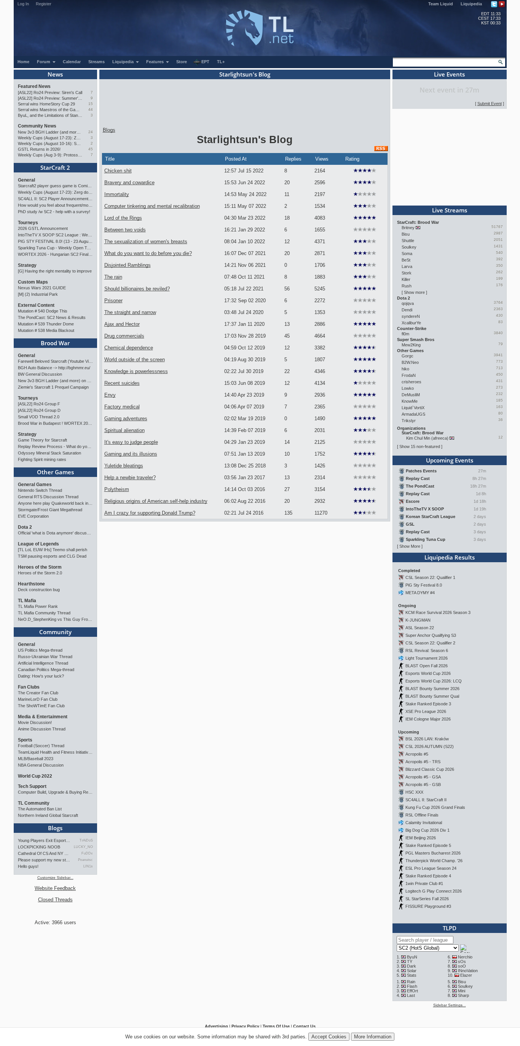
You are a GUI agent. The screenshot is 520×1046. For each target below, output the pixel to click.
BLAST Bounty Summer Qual (432, 696)
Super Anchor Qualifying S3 (430, 635)
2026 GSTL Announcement (43, 228)
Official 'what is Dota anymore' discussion (55, 533)
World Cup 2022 (35, 776)
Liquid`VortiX (413, 407)
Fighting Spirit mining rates (42, 459)
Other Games (55, 472)
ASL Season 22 (419, 627)
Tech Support (32, 786)
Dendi (407, 310)
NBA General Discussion (41, 765)
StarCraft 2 (55, 167)
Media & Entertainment (42, 716)
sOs (462, 961)
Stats (411, 975)
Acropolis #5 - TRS (422, 761)
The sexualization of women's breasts (145, 241)
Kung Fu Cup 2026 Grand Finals (435, 807)
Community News (37, 126)
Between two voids (125, 230)
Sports (25, 740)
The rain (113, 277)
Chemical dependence (128, 348)
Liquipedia (471, 4)
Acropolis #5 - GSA (423, 777)
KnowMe (410, 401)
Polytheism (116, 489)
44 (90, 109)
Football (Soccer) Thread (41, 745)
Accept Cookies (328, 1037)
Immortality (116, 194)
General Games (35, 484)
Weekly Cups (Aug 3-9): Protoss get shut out (50, 155)
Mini (461, 991)
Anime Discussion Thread (41, 729)
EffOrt (412, 991)
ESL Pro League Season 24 (430, 868)
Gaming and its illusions (130, 454)
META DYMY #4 (420, 592)
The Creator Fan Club (38, 692)
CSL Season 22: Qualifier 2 (430, 643)
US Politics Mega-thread (40, 650)
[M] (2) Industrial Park (38, 294)
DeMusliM (411, 394)
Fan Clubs (29, 687)
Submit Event (489, 103)
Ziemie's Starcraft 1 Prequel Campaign (53, 387)
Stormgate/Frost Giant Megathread (50, 509)
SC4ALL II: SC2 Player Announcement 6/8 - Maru (55, 198)
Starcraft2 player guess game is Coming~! (55, 185)
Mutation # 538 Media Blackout (46, 330)
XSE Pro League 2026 (425, 711)
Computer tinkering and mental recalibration (152, 206)
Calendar (72, 61)
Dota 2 (25, 527)
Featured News (34, 86)
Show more (414, 292)
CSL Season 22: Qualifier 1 (430, 577)
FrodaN (409, 375)
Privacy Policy (245, 1026)
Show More (409, 546)
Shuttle (408, 240)
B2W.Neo (410, 362)
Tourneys (28, 222)
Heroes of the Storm (40, 567)
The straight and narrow (130, 312)
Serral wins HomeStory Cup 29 (46, 104)
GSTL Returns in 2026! (39, 149)
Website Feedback (55, 888)
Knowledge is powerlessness (136, 371)
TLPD (449, 928)
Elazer (466, 975)
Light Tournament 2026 (426, 658)
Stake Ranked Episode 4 (428, 876)
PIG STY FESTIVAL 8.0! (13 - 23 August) (55, 241)
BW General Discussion (40, 374)
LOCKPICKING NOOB (39, 847)
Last (411, 995)
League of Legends (38, 544)
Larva (407, 266)
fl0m (405, 334)
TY (409, 961)
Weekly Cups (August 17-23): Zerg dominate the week (50, 138)
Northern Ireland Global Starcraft (48, 815)
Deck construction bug (39, 589)
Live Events (449, 74)
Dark (411, 966)
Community (55, 632)
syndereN (411, 316)
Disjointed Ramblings (127, 265)
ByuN (412, 957)
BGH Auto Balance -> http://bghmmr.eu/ (54, 367)
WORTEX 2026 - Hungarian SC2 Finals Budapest (55, 254)
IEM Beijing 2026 (420, 838)
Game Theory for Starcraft (42, 440)
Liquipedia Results (449, 557)
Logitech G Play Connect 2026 (433, 891)
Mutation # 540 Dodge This (42, 311)
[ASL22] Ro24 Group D (39, 410)
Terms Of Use (276, 1026)
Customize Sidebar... (55, 877)
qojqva (408, 303)
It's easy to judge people (131, 442)
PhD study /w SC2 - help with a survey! (54, 211)
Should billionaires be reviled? (137, 289)
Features (155, 61)
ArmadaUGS (413, 414)
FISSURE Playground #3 (428, 906)
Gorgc (407, 356)
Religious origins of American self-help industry (155, 501)
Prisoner (113, 300)
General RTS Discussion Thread (48, 496)
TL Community (33, 803)
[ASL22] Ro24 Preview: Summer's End (50, 98)
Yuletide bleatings (123, 466)
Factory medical (122, 407)
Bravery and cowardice (129, 182)
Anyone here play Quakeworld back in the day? (55, 503)
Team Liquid (440, 4)
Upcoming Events (449, 460)
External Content (36, 305)
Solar (411, 970)
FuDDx (87, 853)
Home (23, 61)
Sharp (463, 995)
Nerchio (465, 957)
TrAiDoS (86, 840)
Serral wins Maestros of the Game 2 (50, 109)
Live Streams (449, 210)
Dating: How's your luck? (41, 676)
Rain (411, 981)
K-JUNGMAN (418, 620)
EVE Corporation (33, 516)
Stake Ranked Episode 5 (428, 845)
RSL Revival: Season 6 (426, 650)
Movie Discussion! (35, 722)
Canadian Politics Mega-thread (46, 669)
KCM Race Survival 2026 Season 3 (438, 612)
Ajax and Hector (122, 324)
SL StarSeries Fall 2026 (427, 898)
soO (462, 966)
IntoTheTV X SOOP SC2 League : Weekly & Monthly (55, 235)
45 (90, 149)
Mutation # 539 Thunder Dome (46, 324)
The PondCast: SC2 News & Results (52, 317)
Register (43, 4)
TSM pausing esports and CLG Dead (52, 556)
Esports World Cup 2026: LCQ (433, 681)
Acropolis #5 (416, 754)
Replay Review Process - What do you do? (55, 446)
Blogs (55, 828)
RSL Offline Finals (422, 815)
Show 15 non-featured (419, 446)
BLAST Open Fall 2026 (426, 665)
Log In (23, 4)
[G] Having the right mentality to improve (55, 271)
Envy (110, 395)
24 (90, 132)
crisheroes (411, 381)
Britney (408, 227)
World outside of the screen (134, 359)
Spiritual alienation (124, 430)
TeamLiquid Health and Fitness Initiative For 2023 (55, 752)
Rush (407, 286)
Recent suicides (122, 383)
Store (181, 61)
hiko (405, 369)
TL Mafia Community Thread (44, 613)
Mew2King (411, 345)
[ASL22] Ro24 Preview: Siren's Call (50, 92)
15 (90, 104)
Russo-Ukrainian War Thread (45, 656)
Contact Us (304, 1026)
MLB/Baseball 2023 (35, 758)
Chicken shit (118, 171)
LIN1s (88, 866)
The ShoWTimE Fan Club (41, 705)
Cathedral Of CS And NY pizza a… (44, 853)
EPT (205, 61)
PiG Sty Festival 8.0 (423, 585)
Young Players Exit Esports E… (44, 840)
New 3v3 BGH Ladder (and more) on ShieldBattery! (50, 132)
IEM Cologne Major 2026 (428, 719)
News (55, 74)
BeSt (406, 260)
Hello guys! (28, 866)
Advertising (216, 1026)
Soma (407, 253)
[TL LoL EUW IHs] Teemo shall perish (52, 549)
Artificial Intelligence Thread (43, 663)
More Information (372, 1037)
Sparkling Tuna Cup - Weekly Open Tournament (55, 248)
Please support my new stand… (44, 860)
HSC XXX (414, 792)
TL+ (221, 61)
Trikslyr (409, 420)
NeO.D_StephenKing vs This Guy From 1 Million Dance (55, 619)
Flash (412, 986)
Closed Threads (55, 899)
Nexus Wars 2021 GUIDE (42, 287)
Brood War (55, 343)
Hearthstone (31, 584)
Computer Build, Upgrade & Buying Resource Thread (55, 792)
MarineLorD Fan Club (37, 699)
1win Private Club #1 (424, 883)
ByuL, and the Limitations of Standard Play (50, 115)
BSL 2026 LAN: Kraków (427, 739)
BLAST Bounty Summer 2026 (432, 688)
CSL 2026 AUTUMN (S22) (429, 746)
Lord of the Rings (123, 218)
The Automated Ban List (40, 809)
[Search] (500, 62)
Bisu (406, 234)
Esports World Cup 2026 (428, 673)
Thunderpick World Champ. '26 (434, 860)
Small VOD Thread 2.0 (38, 417)
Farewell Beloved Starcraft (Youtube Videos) (55, 361)
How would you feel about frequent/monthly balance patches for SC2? (55, 205)
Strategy (27, 265)
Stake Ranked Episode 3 (428, 704)
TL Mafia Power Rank (38, 606)
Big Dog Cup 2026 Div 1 (427, 830)
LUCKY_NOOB (83, 847)
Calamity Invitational (423, 822)
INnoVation (468, 970)
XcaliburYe (411, 322)
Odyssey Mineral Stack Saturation (49, 453)
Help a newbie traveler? (130, 477)
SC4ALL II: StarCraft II (426, 799)
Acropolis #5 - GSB (423, 784)
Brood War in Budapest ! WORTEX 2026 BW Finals (55, 423)
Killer (406, 279)
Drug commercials (124, 336)
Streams (96, 61)
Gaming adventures (125, 418)
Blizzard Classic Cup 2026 (429, 769)
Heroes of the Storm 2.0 (40, 573)
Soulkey (409, 247)
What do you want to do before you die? (148, 253)
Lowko (408, 388)
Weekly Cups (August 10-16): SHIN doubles (50, 143)
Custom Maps (33, 282)
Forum (44, 61)
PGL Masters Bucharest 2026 (433, 853)
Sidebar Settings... (449, 1005)
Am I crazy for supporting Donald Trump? (149, 513)
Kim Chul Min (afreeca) (427, 438)
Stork (407, 273)
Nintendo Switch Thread (40, 490)
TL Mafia (27, 600)
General (26, 180)
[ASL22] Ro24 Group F (39, 404)
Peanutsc (85, 860)
